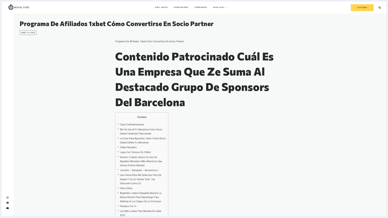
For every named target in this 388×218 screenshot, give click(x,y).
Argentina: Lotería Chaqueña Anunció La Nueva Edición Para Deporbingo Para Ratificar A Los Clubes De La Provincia (140, 197)
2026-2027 (218, 7)
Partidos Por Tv (128, 206)
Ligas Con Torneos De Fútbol (135, 152)
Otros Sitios (126, 188)
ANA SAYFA (161, 7)
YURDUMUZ (200, 7)
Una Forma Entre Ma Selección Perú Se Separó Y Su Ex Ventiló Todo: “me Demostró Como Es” (140, 179)
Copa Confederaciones (132, 124)
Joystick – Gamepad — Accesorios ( (139, 170)
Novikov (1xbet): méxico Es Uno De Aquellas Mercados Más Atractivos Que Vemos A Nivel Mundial (141, 161)
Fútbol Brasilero (128, 147)
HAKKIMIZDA (181, 7)
